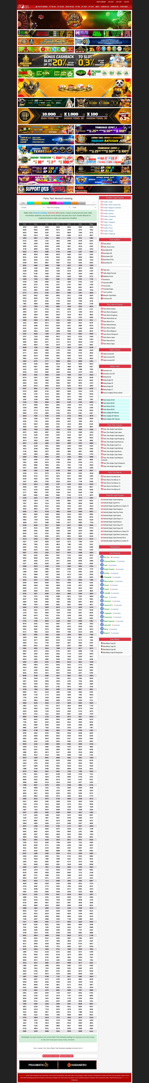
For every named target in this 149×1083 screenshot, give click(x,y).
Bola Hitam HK (107, 253)
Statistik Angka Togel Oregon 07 (113, 525)
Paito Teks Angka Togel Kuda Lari (113, 442)
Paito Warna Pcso (108, 321)
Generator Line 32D (109, 374)
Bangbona (23, 1075)
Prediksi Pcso (107, 225)
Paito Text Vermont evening (57, 198)
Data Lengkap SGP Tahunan (111, 419)
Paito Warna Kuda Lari (110, 318)
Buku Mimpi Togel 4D (109, 649)
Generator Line (107, 370)
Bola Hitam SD (107, 263)
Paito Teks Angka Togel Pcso (112, 445)
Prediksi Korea (107, 228)
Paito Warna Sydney (109, 309)
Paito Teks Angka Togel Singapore (113, 435)
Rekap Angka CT (108, 389)
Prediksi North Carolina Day (112, 205)
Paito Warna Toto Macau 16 (111, 483)
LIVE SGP (119, 2)
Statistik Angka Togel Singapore (113, 509)
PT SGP (84, 7)
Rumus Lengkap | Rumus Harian (112, 393)
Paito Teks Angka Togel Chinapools (114, 463)
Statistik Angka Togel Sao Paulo (113, 512)
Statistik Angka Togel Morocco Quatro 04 (115, 531)
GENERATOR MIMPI (67, 1056)
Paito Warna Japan (109, 337)
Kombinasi (106, 279)
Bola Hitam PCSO (108, 259)
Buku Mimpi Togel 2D (109, 643)
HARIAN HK (114, 7)
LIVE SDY (111, 2)
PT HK (78, 7)
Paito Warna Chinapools (110, 334)
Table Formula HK (108, 354)
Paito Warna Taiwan (109, 328)
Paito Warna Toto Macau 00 (111, 477)
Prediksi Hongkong (109, 234)
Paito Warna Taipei (109, 344)
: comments (111, 557)
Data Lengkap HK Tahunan (111, 413)
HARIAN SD (105, 7)
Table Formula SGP (109, 357)
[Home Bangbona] (24, 7)
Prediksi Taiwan (108, 231)
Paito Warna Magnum (109, 331)
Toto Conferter (107, 292)
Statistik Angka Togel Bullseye (112, 522)
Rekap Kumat (107, 377)
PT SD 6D (60, 7)
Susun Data (106, 286)
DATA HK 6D (70, 7)
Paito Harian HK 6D (109, 403)
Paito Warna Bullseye (109, 325)
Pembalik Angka (108, 289)
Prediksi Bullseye (108, 210)
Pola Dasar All (107, 298)
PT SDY (91, 7)
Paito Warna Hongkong (110, 315)
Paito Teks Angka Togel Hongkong (113, 439)
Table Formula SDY (109, 360)
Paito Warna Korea (109, 340)
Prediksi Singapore (109, 222)
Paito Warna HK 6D (109, 409)
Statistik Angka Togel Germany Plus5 (114, 538)
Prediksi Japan (108, 219)
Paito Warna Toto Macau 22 (111, 489)
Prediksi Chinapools (109, 216)
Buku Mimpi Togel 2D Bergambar (113, 652)
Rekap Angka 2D (108, 380)
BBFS (97, 7)
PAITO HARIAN (101, 2)
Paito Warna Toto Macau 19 (111, 486)
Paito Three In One (108, 247)
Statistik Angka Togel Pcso (111, 503)
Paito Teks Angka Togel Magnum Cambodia (112, 459)
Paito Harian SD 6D (109, 400)
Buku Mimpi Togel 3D (109, 646)
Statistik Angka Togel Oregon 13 (113, 519)
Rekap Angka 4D (108, 386)
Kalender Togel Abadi (109, 295)
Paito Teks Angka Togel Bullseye (113, 448)
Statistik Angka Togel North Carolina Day (115, 534)
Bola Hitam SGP (108, 256)
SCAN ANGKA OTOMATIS (51, 1056)
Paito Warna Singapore (110, 312)
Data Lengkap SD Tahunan (111, 416)
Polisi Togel (125, 1078)
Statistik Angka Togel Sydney (112, 515)
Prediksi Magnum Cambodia (112, 208)
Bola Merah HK (107, 250)
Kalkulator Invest (108, 276)
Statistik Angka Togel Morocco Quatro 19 (115, 506)
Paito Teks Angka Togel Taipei (112, 466)
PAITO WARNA (42, 7)
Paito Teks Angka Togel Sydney (112, 429)
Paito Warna (107, 244)
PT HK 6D (52, 7)
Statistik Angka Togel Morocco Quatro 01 (115, 541)
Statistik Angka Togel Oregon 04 (113, 528)
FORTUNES (124, 7)
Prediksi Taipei (107, 202)
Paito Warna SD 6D (109, 406)
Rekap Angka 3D (108, 383)
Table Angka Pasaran (109, 273)
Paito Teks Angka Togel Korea (112, 451)
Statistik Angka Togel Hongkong (113, 499)
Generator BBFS (108, 283)
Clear (23, 203)
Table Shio (106, 270)
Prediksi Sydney (108, 213)
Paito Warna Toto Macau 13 (111, 480)
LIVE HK (126, 2)
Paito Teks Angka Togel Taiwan (112, 454)
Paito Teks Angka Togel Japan (112, 432)
